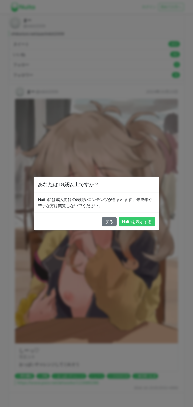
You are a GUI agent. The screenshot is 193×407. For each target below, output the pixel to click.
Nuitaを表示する (137, 221)
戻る (109, 221)
